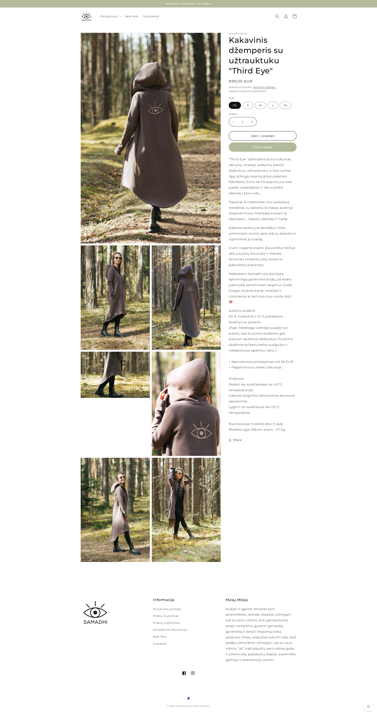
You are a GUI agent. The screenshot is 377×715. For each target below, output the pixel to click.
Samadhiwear (184, 706)
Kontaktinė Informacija (170, 629)
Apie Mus (160, 636)
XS (235, 105)
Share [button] (237, 440)
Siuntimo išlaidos (264, 87)
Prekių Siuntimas (165, 616)
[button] (110, 16)
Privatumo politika (167, 609)
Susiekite (159, 643)
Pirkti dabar (263, 147)
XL (285, 105)
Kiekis (233, 114)
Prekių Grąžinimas (166, 623)
